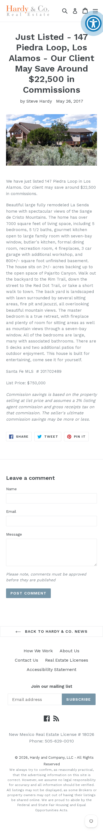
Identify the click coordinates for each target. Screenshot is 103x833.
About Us (69, 650)
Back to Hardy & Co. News (56, 631)
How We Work (38, 650)
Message (14, 534)
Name (11, 489)
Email (11, 511)
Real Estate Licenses (66, 660)
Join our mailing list (51, 686)
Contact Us (26, 660)
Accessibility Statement (51, 669)
